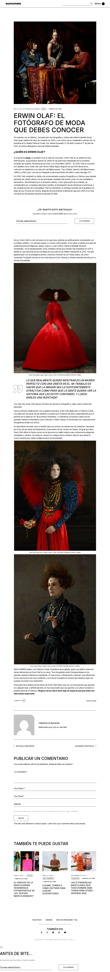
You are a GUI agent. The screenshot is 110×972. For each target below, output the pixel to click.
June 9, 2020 (18, 875)
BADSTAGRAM (91, 700)
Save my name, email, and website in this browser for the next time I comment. (47, 811)
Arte (44, 109)
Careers (48, 920)
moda (28, 158)
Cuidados (75, 878)
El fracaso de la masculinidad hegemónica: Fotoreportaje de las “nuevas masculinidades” (24, 889)
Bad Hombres (48, 878)
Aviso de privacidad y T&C (67, 920)
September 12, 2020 (78, 875)
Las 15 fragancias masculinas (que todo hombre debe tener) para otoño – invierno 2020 (82, 888)
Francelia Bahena (32, 109)
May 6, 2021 (18, 109)
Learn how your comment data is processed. (66, 823)
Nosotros (36, 920)
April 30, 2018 (47, 875)
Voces (29, 875)
